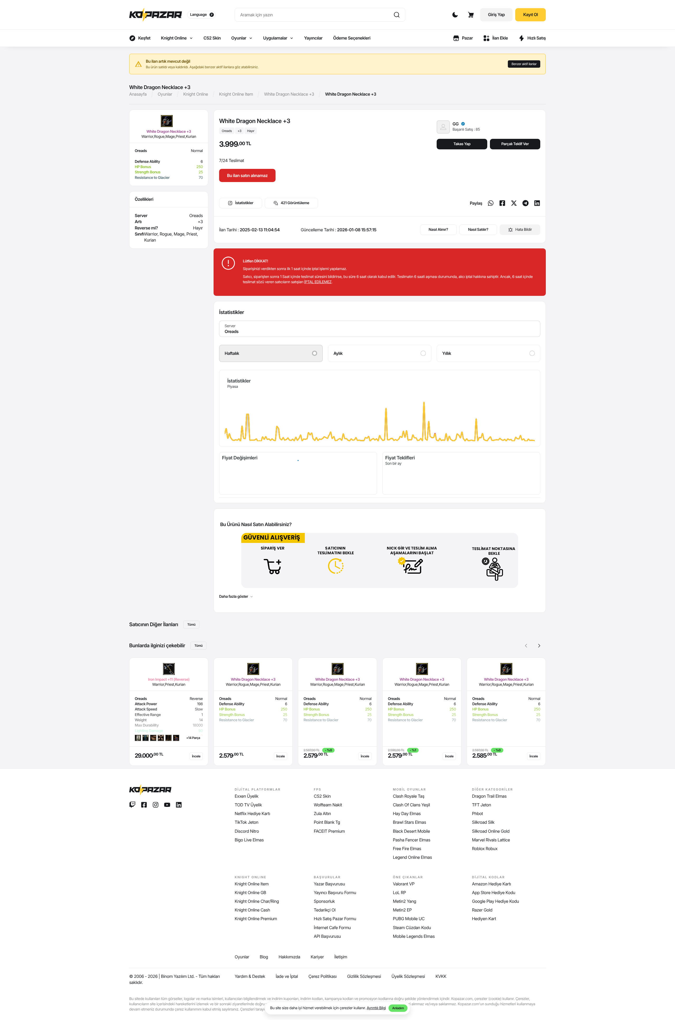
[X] (514, 203)
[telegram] (525, 203)
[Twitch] (132, 804)
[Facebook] (502, 203)
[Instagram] (155, 804)
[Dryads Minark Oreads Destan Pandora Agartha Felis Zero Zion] (379, 329)
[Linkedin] (537, 203)
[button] (539, 645)
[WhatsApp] (491, 203)
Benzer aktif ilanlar (524, 64)
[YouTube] (167, 804)
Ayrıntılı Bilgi (376, 1008)
